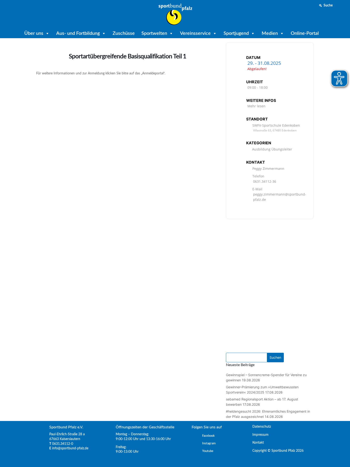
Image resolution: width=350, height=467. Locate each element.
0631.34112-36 (264, 181)
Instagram (209, 443)
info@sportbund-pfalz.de (70, 448)
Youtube (207, 451)
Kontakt (256, 442)
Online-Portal (305, 33)
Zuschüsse (124, 33)
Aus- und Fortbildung (78, 33)
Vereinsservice (195, 33)
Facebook (208, 435)
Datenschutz (260, 426)
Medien (270, 33)
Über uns (33, 33)
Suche (328, 5)
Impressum (259, 434)
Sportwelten (154, 33)
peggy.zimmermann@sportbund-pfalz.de (279, 197)
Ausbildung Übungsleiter (272, 149)
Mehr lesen (256, 106)
